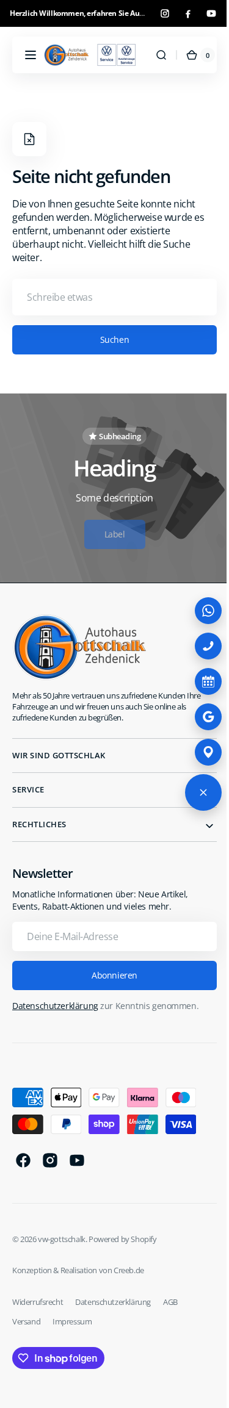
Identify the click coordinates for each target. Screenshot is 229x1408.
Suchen (109, 339)
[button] (30, 54)
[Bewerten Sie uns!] (199, 716)
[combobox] (110, 297)
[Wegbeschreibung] (199, 752)
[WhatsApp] (199, 610)
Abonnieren (110, 975)
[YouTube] (211, 13)
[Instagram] (165, 13)
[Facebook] (188, 13)
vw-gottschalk (61, 1239)
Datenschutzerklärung (55, 1005)
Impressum (72, 1321)
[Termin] (199, 681)
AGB (170, 1301)
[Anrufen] (199, 646)
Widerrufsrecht (37, 1301)
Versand (26, 1321)
